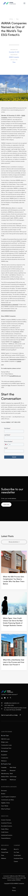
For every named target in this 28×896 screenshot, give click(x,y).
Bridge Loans (4, 742)
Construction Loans (6, 745)
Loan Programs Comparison (8, 796)
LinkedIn (19, 361)
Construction (4, 758)
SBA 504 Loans (5, 739)
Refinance (4, 761)
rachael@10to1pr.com (15, 376)
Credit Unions (4, 832)
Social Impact (17, 855)
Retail (11, 773)
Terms (14, 887)
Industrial (3, 770)
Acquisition (4, 754)
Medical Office (5, 776)
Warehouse (13, 779)
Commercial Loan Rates (7, 800)
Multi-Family (13, 767)
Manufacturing (5, 773)
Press (2, 855)
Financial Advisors (5, 838)
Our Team (16, 852)
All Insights (4, 849)
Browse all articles (14, 542)
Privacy (14, 890)
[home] (9, 3)
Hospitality (4, 767)
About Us (16, 849)
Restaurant (12, 770)
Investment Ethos (18, 858)
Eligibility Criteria (5, 803)
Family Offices (5, 829)
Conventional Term (6, 748)
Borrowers (4, 790)
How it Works (4, 806)
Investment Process (6, 823)
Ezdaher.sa (16, 341)
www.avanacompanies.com (8, 310)
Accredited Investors (6, 826)
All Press (11, 19)
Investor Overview (6, 820)
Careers (16, 861)
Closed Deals (4, 852)
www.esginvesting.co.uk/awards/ (9, 304)
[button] (24, 3)
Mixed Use (4, 779)
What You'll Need (5, 809)
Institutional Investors (6, 835)
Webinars (3, 858)
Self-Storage (13, 776)
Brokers (3, 793)
